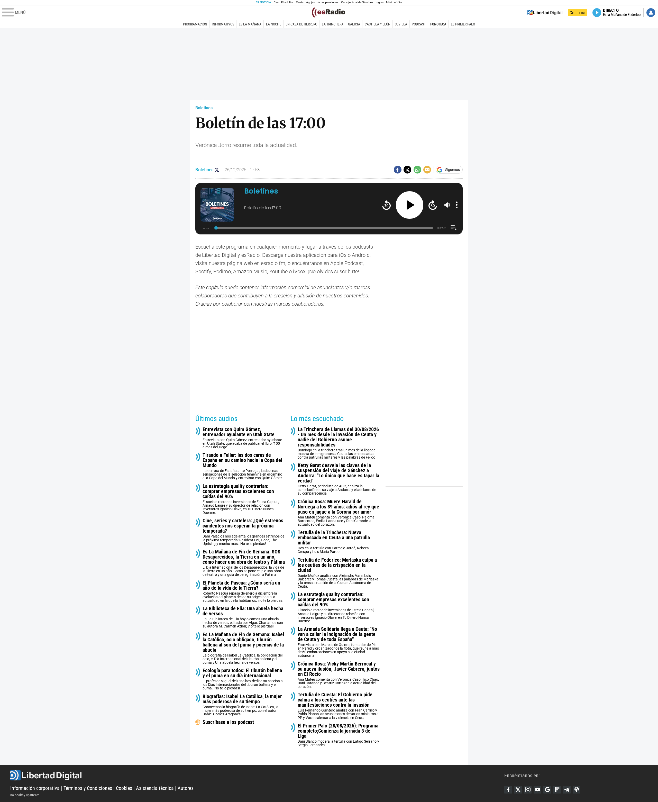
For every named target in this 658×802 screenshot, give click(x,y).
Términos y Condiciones (87, 788)
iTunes (576, 790)
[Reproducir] (409, 205)
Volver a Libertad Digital (544, 12)
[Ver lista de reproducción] (454, 228)
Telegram (567, 790)
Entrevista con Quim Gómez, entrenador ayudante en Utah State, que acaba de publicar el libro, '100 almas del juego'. (242, 438)
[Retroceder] (386, 205)
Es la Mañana (250, 24)
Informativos (223, 24)
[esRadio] (328, 12)
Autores (186, 788)
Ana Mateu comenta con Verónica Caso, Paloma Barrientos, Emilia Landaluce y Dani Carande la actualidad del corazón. (338, 512)
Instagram (528, 790)
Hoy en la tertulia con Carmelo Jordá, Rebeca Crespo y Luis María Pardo (334, 542)
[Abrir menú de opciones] (457, 205)
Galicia (354, 24)
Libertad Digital (257, 775)
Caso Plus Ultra (284, 2)
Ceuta (300, 2)
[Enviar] (417, 170)
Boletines (204, 107)
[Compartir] (397, 170)
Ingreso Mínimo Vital (389, 2)
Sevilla (401, 24)
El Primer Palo (463, 24)
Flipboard (557, 790)
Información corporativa (35, 788)
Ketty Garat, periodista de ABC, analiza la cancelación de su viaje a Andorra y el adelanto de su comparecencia (338, 479)
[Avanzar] (433, 205)
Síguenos (452, 169)
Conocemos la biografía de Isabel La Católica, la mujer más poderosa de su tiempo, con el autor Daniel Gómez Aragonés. (242, 705)
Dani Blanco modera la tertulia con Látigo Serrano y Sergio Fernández (338, 735)
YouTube (537, 790)
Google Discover (547, 790)
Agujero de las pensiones (322, 2)
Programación (195, 24)
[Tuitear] (407, 170)
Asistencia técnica (155, 788)
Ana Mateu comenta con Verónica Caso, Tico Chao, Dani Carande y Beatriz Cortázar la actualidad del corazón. (339, 675)
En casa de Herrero (301, 24)
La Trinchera (332, 24)
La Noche (273, 24)
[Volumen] (447, 205)
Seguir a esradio (216, 169)
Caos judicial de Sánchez (357, 2)
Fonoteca (438, 24)
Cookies (124, 788)
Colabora (577, 12)
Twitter (518, 790)
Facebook (508, 790)
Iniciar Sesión (650, 12)
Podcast (419, 24)
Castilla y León (377, 24)
